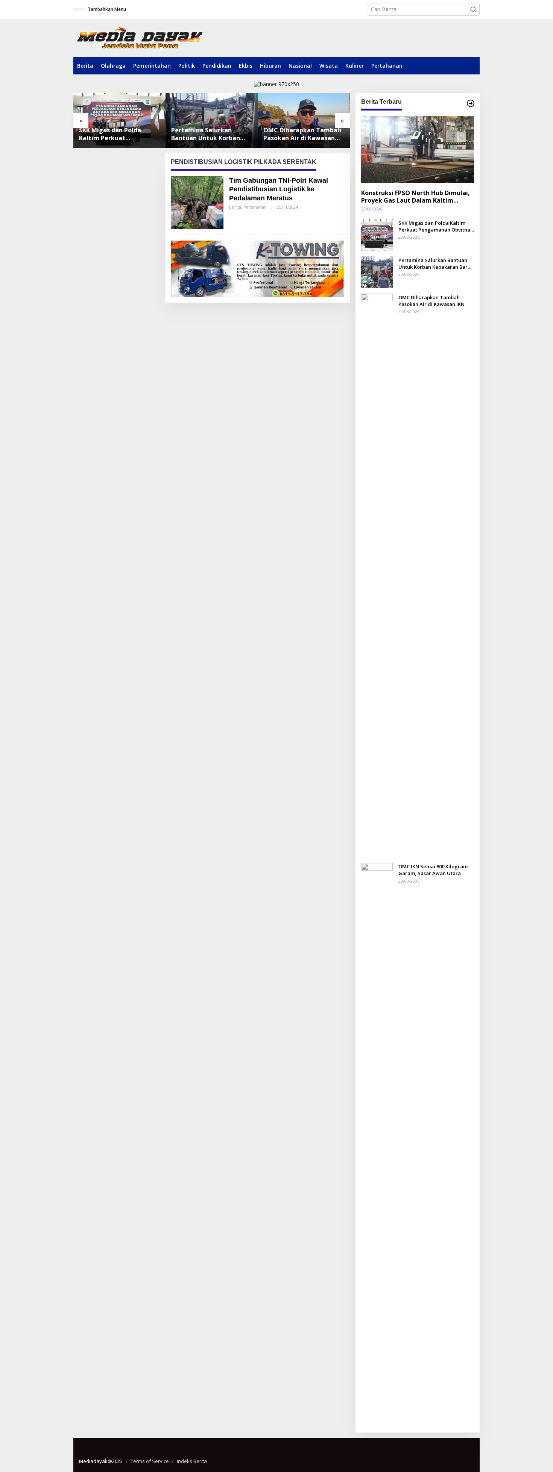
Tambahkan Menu (107, 9)
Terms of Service (150, 1461)
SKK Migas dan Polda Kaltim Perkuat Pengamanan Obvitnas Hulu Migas (435, 226)
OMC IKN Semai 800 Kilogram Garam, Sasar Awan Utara (298, 134)
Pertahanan (255, 207)
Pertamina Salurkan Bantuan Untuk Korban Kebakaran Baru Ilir (113, 134)
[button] (473, 9)
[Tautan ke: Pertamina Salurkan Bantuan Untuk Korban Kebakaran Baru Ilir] (119, 120)
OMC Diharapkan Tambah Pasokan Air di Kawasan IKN (210, 134)
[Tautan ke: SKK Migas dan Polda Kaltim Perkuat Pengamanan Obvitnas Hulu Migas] (377, 234)
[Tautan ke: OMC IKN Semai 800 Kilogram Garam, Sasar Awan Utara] (304, 120)
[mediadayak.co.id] (139, 37)
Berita (235, 207)
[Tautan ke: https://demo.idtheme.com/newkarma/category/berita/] (470, 103)
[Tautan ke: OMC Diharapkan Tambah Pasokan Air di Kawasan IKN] (212, 120)
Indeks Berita (192, 1461)
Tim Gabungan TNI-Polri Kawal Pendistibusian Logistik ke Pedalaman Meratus (278, 189)
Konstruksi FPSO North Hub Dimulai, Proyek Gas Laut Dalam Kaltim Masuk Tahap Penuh (415, 196)
